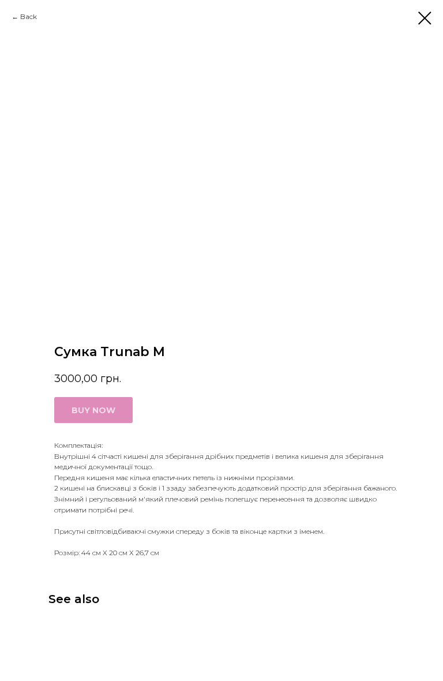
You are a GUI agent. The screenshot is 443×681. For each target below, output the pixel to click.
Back (28, 16)
